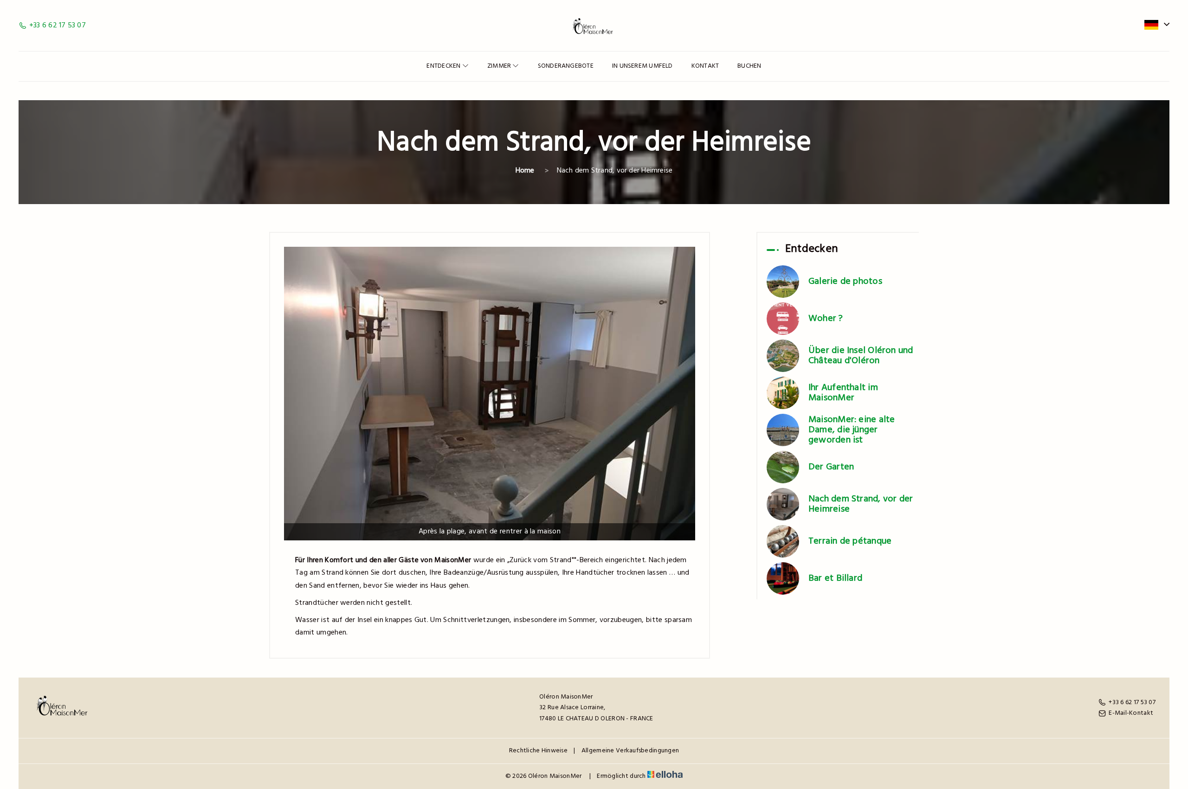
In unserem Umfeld (642, 66)
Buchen (749, 66)
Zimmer (500, 66)
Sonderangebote (566, 66)
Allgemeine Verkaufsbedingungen (630, 750)
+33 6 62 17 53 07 (1132, 702)
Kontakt (705, 66)
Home (525, 171)
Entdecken (444, 66)
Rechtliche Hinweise (538, 750)
